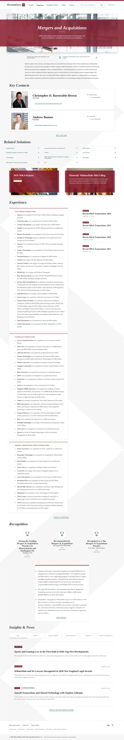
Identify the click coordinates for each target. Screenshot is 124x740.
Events (88, 635)
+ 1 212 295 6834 (95, 97)
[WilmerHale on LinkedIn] (108, 725)
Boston (92, 116)
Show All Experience (61, 517)
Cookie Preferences (39, 729)
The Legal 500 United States (47, 589)
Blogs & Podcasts (106, 635)
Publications (71, 635)
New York (93, 95)
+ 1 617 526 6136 (95, 119)
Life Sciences (86, 152)
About (64, 5)
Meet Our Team (61, 135)
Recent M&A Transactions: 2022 (97, 237)
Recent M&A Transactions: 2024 (97, 214)
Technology (86, 157)
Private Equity (9, 157)
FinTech (46, 152)
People (31, 5)
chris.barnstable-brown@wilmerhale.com (48, 103)
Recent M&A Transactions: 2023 (97, 225)
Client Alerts (53, 635)
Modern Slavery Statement (60, 729)
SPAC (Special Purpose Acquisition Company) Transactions (56, 157)
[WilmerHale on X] (112, 725)
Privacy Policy (12, 729)
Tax (45, 162)
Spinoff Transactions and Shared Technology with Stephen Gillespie (48, 693)
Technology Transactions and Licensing (16, 162)
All (18, 635)
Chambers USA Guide (45, 571)
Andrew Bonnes (43, 117)
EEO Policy (49, 729)
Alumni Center (35, 725)
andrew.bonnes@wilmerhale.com (46, 125)
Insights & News (52, 5)
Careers (71, 5)
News (36, 635)
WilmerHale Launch (14, 725)
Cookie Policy (29, 729)
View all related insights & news (61, 710)
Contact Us (26, 725)
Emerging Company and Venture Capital (17, 152)
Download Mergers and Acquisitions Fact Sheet (76, 57)
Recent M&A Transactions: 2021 (97, 249)
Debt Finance (86, 148)
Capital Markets (10, 148)
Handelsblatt (42, 599)
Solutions (40, 5)
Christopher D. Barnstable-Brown (55, 95)
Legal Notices (21, 729)
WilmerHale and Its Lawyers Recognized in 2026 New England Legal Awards (53, 671)
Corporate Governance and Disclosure (54, 148)
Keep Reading (61, 617)
